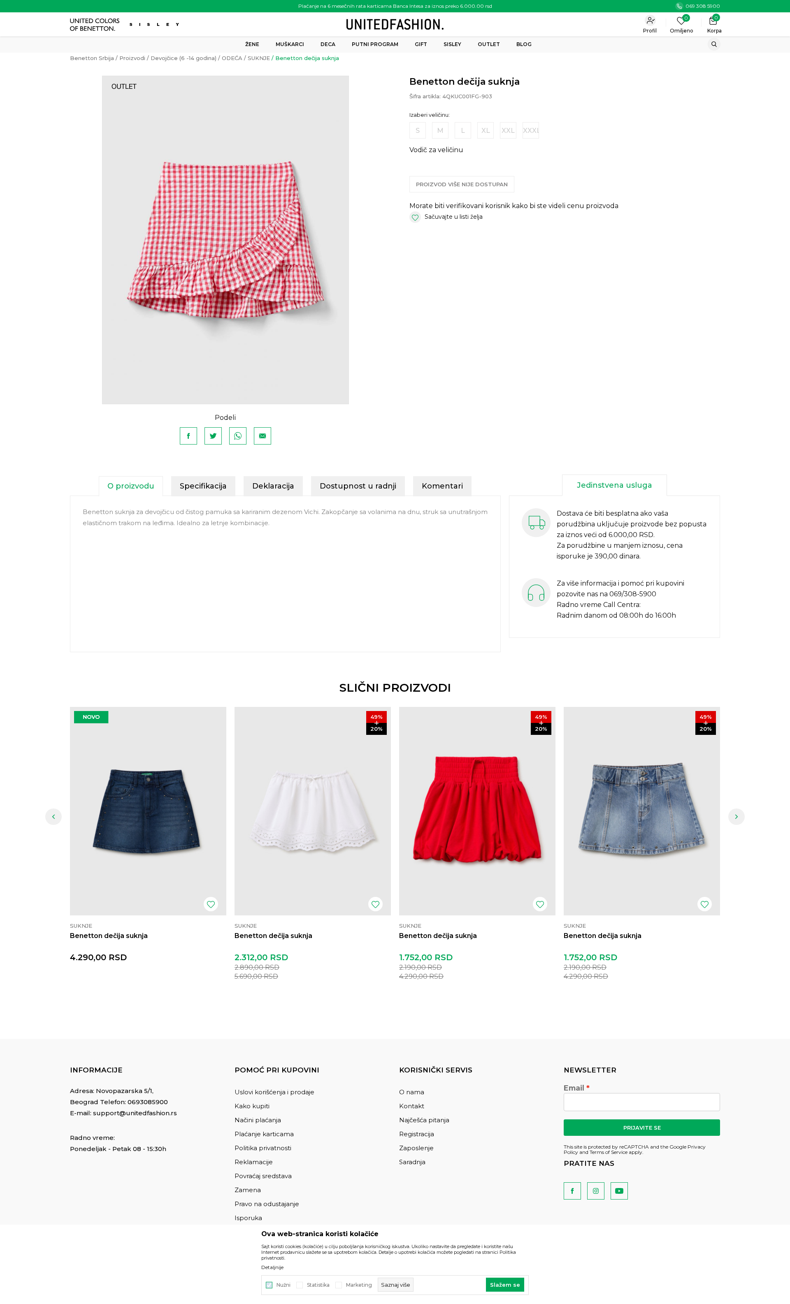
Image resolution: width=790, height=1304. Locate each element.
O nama (411, 1092)
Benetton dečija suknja (109, 936)
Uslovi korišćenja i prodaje (274, 1092)
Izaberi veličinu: (429, 115)
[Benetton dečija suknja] (148, 811)
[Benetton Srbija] (395, 24)
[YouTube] (619, 1191)
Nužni (283, 1285)
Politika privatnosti (263, 1148)
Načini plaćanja (258, 1120)
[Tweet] (213, 436)
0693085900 (148, 1102)
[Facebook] (188, 436)
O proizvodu (130, 486)
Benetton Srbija (92, 58)
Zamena (248, 1190)
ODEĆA (232, 58)
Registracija (416, 1134)
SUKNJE (259, 58)
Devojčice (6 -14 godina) (183, 58)
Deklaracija (273, 486)
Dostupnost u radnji (358, 486)
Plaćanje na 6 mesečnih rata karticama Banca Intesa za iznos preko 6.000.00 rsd (395, 6)
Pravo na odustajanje (267, 1204)
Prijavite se (642, 1127)
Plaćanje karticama (264, 1134)
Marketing (359, 1285)
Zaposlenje (416, 1148)
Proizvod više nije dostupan (462, 184)
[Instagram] (596, 1191)
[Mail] (262, 436)
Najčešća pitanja (424, 1120)
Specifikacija (203, 486)
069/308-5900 (632, 594)
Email (574, 1088)
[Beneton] (95, 25)
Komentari (442, 486)
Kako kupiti (252, 1106)
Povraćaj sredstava (263, 1176)
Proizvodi (132, 58)
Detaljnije (272, 1267)
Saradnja (412, 1162)
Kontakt (411, 1106)
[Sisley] (155, 24)
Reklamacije (254, 1162)
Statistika (318, 1285)
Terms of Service (608, 1152)
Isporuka (248, 1218)
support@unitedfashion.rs (135, 1113)
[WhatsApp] (238, 436)
